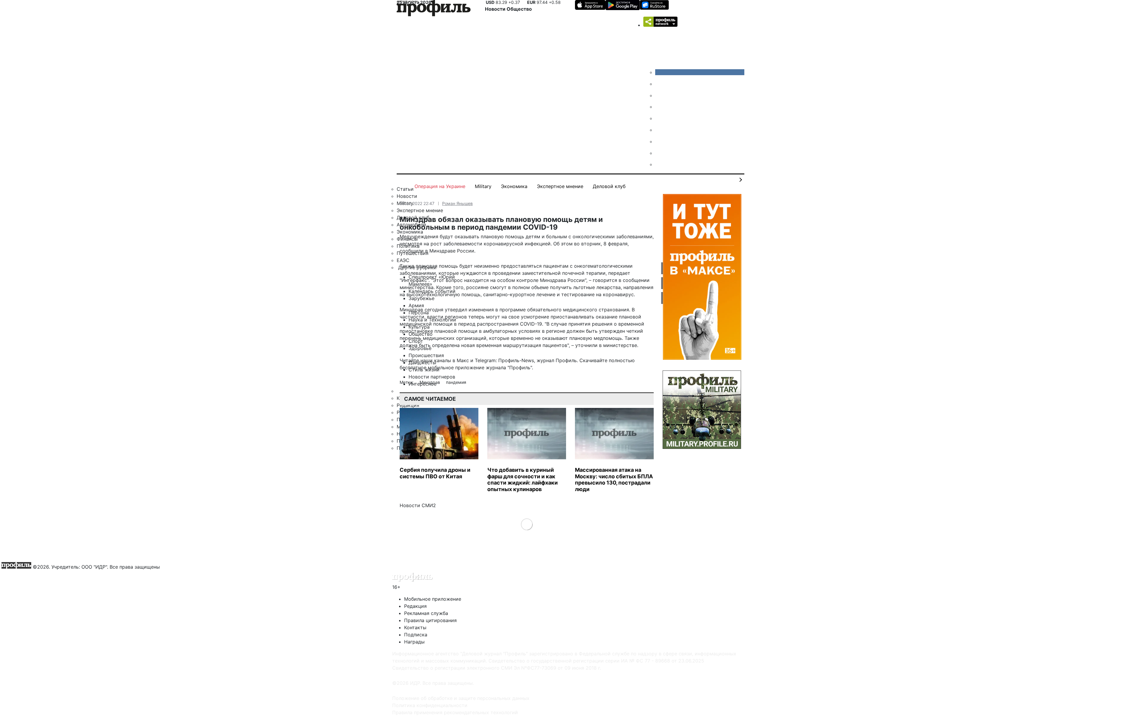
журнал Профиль (557, 360)
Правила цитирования (430, 620)
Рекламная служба (426, 613)
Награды (414, 642)
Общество (519, 9)
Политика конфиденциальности (429, 705)
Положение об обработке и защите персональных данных (460, 698)
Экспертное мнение (560, 186)
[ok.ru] (659, 84)
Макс (463, 360)
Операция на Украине (440, 186)
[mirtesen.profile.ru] (659, 107)
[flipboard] (659, 164)
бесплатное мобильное (427, 367)
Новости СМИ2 (418, 505)
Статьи (405, 189)
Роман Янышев (457, 203)
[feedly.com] (659, 141)
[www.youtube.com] (659, 95)
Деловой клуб (609, 186)
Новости (496, 9)
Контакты (415, 627)
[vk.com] (699, 72)
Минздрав (430, 382)
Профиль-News (516, 360)
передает (619, 273)
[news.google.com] (659, 130)
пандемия (456, 382)
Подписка (415, 635)
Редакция (415, 606)
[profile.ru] (659, 153)
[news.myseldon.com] (659, 118)
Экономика (514, 186)
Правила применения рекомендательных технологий (455, 712)
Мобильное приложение (432, 599)
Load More (526, 524)
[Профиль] (434, 9)
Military (483, 186)
